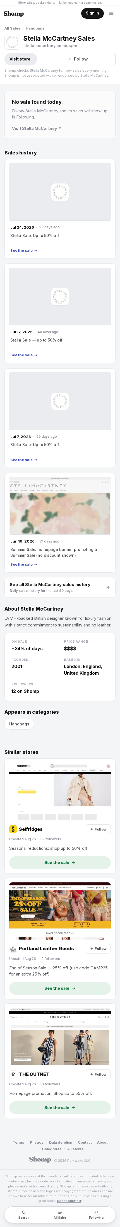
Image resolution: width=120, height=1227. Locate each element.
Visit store (19, 59)
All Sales (12, 28)
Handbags (35, 28)
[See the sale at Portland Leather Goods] (60, 938)
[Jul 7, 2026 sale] (60, 418)
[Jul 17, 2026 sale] (60, 313)
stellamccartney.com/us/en (50, 45)
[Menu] (111, 13)
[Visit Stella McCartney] (12, 42)
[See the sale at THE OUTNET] (60, 1061)
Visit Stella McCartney (34, 128)
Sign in (92, 13)
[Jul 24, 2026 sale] (60, 208)
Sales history (20, 153)
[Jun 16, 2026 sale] (60, 522)
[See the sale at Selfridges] (60, 816)
